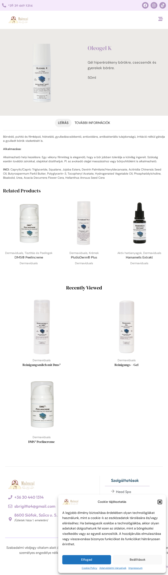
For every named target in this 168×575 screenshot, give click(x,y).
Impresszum (135, 568)
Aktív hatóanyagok (129, 253)
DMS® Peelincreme (29, 257)
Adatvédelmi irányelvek (112, 568)
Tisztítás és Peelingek (38, 253)
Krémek (94, 253)
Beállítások (137, 560)
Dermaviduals (14, 253)
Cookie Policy (89, 568)
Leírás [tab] (63, 123)
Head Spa (123, 491)
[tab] (63, 123)
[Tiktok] (162, 5)
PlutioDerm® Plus (84, 257)
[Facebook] (145, 5)
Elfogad (86, 560)
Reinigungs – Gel (126, 364)
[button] (160, 502)
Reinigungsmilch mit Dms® (42, 364)
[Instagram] (154, 5)
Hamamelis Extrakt (139, 257)
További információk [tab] (92, 123)
